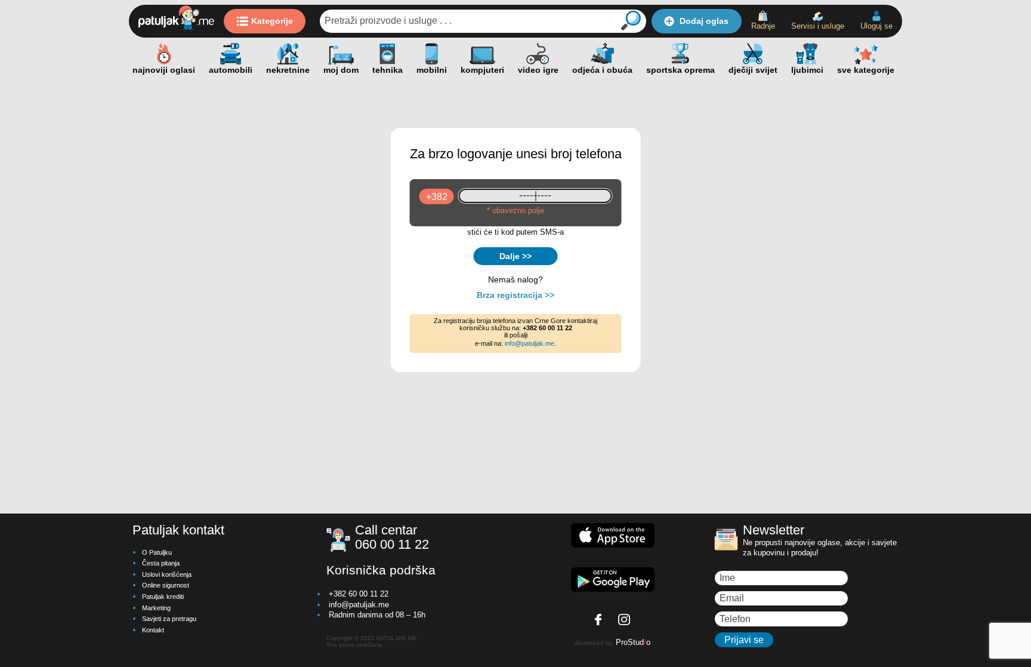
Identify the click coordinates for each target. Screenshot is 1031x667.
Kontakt (153, 630)
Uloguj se (876, 25)
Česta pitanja (161, 563)
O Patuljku (157, 552)
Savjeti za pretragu (169, 618)
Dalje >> (515, 256)
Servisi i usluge (817, 25)
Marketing (156, 607)
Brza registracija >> (515, 295)
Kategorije (272, 21)
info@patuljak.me (529, 343)
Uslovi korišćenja (167, 574)
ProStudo (633, 642)
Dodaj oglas (704, 21)
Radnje (763, 25)
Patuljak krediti (163, 596)
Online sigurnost (165, 585)
